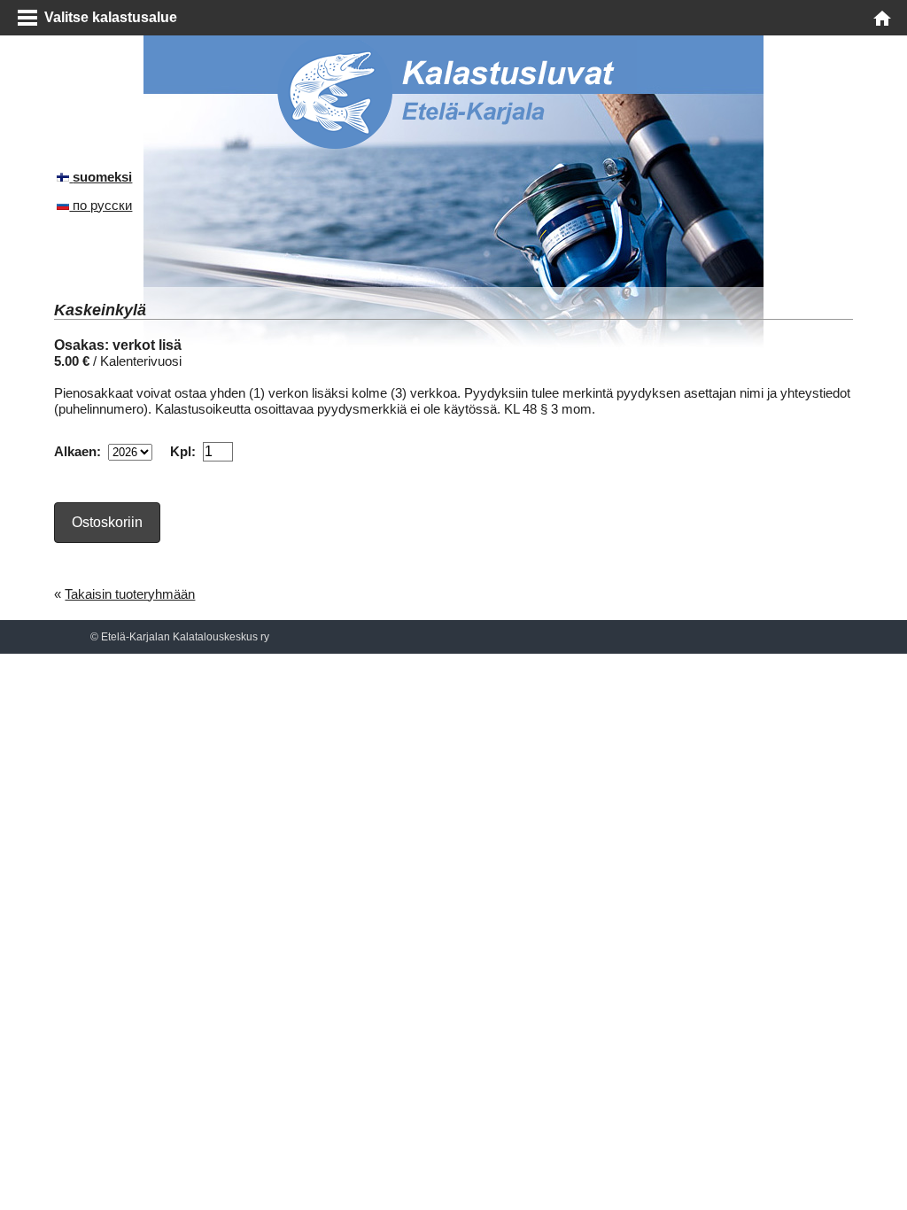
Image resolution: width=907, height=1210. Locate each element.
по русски (100, 205)
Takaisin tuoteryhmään (130, 593)
